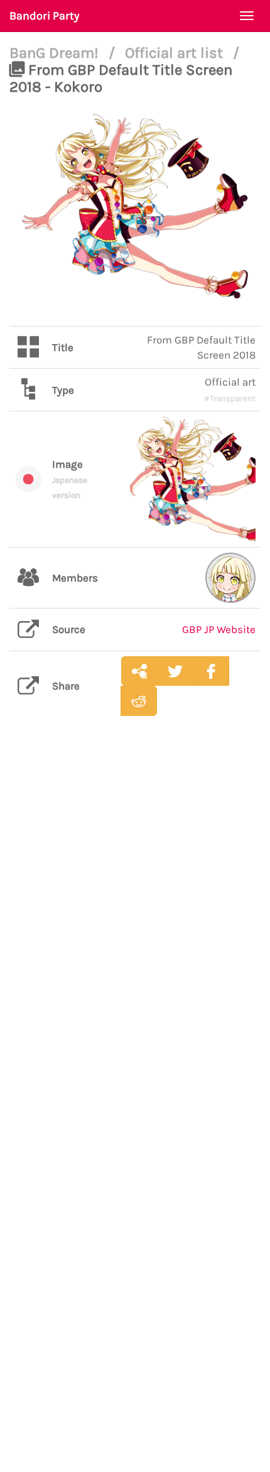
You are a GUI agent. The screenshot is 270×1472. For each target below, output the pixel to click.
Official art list (176, 53)
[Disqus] (135, 924)
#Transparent (230, 398)
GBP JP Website (219, 629)
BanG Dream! (55, 53)
